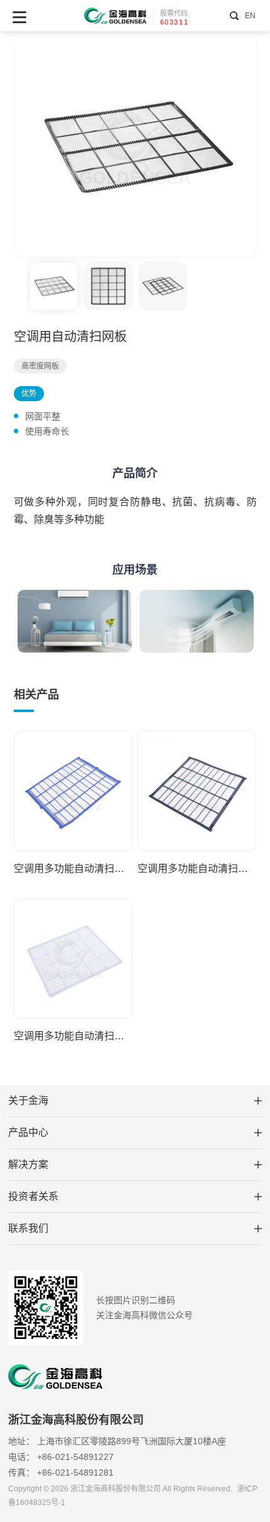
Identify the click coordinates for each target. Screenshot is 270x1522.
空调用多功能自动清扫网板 (73, 868)
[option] (135, 147)
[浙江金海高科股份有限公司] (115, 16)
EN (250, 15)
